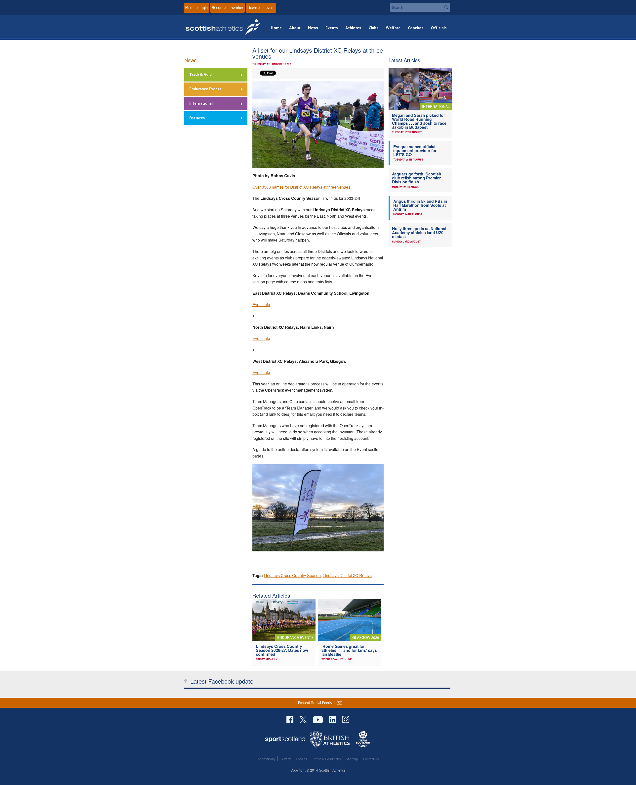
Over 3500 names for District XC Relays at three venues (301, 187)
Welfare (393, 28)
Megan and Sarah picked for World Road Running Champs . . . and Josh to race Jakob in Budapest (419, 121)
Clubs (373, 28)
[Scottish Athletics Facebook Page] (290, 719)
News (313, 28)
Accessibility (266, 759)
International (201, 103)
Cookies (301, 759)
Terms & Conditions (326, 759)
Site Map (352, 759)
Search (445, 7)
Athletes (353, 28)
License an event (261, 7)
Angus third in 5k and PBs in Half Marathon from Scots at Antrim (420, 205)
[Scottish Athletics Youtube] (318, 719)
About (295, 28)
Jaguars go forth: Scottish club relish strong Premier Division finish (416, 178)
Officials (439, 28)
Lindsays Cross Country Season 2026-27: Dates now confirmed (282, 650)
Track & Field (200, 75)
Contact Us (371, 759)
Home (276, 28)
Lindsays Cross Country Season (292, 575)
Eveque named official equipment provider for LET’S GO (415, 150)
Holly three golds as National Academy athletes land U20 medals (419, 232)
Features (197, 118)
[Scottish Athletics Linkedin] (333, 719)
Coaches (415, 28)
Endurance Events (205, 89)
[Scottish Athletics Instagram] (346, 719)
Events (331, 28)
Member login (196, 7)
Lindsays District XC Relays (347, 575)
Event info (261, 304)
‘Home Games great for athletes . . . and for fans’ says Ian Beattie (349, 650)
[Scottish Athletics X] (303, 719)
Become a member (227, 7)
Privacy (285, 759)
